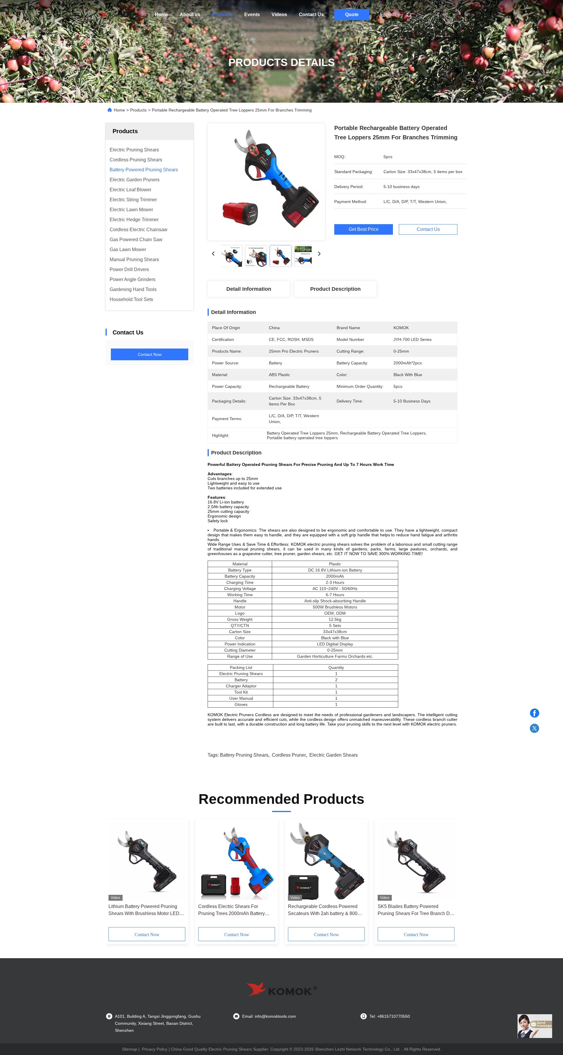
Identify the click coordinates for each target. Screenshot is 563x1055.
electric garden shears (333, 755)
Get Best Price (364, 229)
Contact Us (311, 14)
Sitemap (129, 1049)
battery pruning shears (244, 755)
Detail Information (248, 289)
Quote (352, 14)
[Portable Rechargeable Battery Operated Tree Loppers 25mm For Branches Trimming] (266, 182)
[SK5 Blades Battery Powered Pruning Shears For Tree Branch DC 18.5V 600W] (416, 861)
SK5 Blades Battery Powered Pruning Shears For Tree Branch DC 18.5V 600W (415, 910)
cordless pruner (289, 755)
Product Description (335, 289)
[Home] (113, 14)
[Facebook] (534, 713)
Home (161, 14)
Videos (279, 14)
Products (222, 14)
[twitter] (534, 728)
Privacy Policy (154, 1049)
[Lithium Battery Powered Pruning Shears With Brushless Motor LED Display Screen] (146, 861)
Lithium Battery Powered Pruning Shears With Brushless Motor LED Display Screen (143, 910)
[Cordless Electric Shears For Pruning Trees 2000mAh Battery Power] (236, 861)
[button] (116, 875)
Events (252, 14)
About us (190, 14)
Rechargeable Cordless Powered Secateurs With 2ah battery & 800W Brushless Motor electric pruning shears (325, 910)
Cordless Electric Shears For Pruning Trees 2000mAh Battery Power (231, 910)
